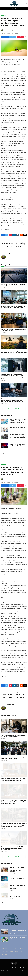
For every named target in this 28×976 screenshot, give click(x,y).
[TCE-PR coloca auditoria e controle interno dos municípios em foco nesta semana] (14, 726)
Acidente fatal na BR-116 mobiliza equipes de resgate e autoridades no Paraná (18, 939)
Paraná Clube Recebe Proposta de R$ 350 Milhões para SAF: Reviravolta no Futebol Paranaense (18, 421)
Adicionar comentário (14, 408)
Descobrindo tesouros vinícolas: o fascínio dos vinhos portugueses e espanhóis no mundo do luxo (8, 695)
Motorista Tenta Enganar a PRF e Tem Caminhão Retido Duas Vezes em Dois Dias (18, 446)
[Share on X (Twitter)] (12, 37)
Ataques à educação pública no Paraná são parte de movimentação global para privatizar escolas (20, 245)
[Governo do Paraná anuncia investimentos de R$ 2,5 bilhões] (4, 878)
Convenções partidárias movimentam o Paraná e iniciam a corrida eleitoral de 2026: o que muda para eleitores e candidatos (13, 802)
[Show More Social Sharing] (25, 37)
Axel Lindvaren (8, 30)
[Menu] (2, 3)
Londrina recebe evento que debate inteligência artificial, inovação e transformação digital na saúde (13, 308)
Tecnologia (4, 15)
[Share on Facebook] (5, 37)
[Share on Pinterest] (20, 37)
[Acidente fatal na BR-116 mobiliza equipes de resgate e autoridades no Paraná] (4, 939)
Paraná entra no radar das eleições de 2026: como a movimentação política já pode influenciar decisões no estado (13, 848)
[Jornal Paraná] (14, 3)
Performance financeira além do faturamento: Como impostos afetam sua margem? (17, 895)
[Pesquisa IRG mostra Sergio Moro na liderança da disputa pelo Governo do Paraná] (14, 748)
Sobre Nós (10, 967)
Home (5, 967)
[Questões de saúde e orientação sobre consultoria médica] (4, 429)
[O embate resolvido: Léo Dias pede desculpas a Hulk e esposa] (4, 931)
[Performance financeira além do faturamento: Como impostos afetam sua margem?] (4, 895)
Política (3, 464)
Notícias (22, 967)
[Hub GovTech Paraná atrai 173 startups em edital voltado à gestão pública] (14, 320)
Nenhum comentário (6, 33)
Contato (16, 967)
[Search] (26, 3)
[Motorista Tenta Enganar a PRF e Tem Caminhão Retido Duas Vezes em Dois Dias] (4, 445)
